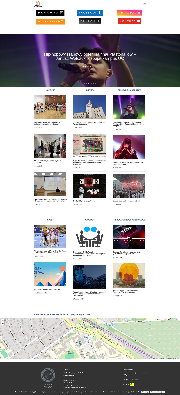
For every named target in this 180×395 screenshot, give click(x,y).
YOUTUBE (128, 21)
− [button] (3, 323)
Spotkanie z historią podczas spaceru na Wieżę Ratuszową (89, 123)
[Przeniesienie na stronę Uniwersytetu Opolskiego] (48, 382)
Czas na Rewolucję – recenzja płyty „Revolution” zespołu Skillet (127, 253)
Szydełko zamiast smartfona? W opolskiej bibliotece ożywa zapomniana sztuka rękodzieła (89, 162)
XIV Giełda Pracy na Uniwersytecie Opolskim (47, 161)
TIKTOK (88, 21)
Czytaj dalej (88, 66)
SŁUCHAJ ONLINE (49, 21)
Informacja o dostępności (137, 373)
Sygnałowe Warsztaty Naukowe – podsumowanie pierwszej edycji (47, 123)
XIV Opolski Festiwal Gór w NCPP (47, 289)
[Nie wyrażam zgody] (177, 392)
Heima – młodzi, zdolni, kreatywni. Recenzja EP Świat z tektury (126, 291)
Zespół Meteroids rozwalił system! (126, 201)
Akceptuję (144, 392)
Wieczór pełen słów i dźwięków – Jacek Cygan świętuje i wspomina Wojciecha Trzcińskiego (88, 293)
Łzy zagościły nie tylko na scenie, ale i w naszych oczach (128, 163)
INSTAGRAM (128, 12)
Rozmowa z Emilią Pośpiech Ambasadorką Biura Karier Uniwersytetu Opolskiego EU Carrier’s (89, 253)
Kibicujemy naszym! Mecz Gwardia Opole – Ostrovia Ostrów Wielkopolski (50, 252)
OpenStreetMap (169, 358)
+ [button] (3, 320)
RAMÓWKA (48, 12)
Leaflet (160, 358)
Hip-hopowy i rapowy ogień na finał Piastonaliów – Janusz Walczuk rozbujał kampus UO (90, 56)
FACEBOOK (88, 12)
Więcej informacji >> (157, 392)
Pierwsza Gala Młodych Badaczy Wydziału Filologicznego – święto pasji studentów (50, 200)
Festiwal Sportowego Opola (84, 201)
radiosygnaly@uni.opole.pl (77, 387)
